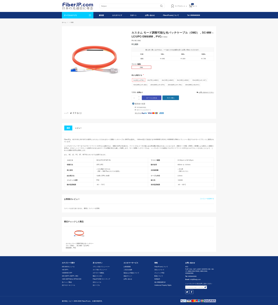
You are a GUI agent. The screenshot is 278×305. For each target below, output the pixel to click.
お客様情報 (127, 267)
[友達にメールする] (80, 112)
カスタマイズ (117, 15)
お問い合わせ (150, 15)
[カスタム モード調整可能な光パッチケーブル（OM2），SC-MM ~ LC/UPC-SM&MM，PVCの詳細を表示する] (79, 233)
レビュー (78, 128)
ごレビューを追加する (207, 199)
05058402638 (192, 276)
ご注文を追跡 (128, 270)
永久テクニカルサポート (144, 110)
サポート (133, 15)
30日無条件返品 (141, 107)
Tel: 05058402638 (193, 15)
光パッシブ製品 (67, 282)
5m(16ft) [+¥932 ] (183, 80)
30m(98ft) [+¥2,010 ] (192, 85)
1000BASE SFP (67, 273)
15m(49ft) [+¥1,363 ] (140, 85)
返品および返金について (131, 273)
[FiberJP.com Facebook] (191, 292)
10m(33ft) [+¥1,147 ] (199, 80)
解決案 (101, 15)
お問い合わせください (206, 92)
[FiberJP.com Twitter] (187, 292)
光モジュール (97, 282)
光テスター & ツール (68, 285)
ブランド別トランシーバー (101, 267)
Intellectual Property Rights (162, 285)
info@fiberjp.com (195, 279)
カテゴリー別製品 (98, 273)
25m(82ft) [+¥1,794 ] (175, 85)
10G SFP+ (65, 270)
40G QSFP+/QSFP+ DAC (70, 276)
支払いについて (159, 270)
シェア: (66, 113)
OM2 (141, 67)
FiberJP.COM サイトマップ (101, 279)
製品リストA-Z (97, 276)
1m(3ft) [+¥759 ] (138, 80)
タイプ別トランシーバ (100, 270)
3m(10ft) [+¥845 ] (168, 80)
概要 (68, 128)
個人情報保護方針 (160, 282)
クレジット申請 (159, 273)
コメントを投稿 (94, 208)
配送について (158, 276)
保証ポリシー (128, 276)
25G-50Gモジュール (68, 267)
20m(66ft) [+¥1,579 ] (158, 85)
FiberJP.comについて (171, 15)
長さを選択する (137, 75)
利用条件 (157, 279)
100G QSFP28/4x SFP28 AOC (71, 279)
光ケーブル (96, 285)
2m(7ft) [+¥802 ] (153, 80)
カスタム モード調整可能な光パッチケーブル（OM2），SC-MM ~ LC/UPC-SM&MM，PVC (79, 245)
